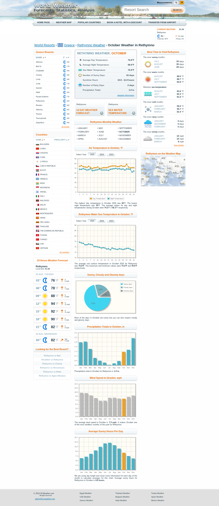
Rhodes (39, 105)
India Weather (121, 500)
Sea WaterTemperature (117, 111)
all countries (64, 252)
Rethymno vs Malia (52, 372)
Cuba (42, 157)
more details (179, 145)
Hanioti (39, 88)
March (82, 135)
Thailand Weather (122, 493)
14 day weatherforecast (86, 111)
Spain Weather (157, 497)
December (125, 139)
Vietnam (44, 248)
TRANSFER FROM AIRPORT (162, 22)
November (125, 135)
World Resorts (44, 45)
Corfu (38, 79)
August (103, 139)
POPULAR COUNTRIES (89, 22)
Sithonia (39, 110)
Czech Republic (48, 166)
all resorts (65, 127)
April (81, 139)
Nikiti (38, 92)
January (83, 128)
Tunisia (43, 235)
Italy (42, 196)
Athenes (39, 62)
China (43, 149)
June (101, 132)
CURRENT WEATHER (166, 29)
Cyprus (44, 162)
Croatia (44, 153)
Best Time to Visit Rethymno (163, 52)
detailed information (125, 95)
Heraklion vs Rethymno (52, 359)
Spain (42, 218)
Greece (69, 45)
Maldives (44, 201)
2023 (111, 154)
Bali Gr (38, 66)
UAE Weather (85, 497)
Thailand (44, 226)
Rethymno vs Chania (52, 363)
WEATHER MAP (64, 22)
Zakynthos (40, 123)
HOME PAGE (43, 22)
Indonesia (45, 188)
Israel (43, 192)
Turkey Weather (157, 493)
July (101, 135)
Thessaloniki (41, 118)
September (125, 128)
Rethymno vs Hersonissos (52, 367)
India (42, 183)
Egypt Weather (86, 493)
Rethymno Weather (91, 45)
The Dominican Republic (52, 231)
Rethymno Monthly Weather (106, 122)
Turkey (43, 239)
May (101, 128)
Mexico (43, 209)
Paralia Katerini (42, 97)
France (44, 175)
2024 (102, 154)
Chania (39, 75)
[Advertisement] (88, 34)
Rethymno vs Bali (52, 355)
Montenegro (46, 213)
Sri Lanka (44, 222)
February (83, 132)
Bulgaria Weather (122, 497)
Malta (43, 205)
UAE (42, 244)
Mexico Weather (157, 500)
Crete (38, 84)
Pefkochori (40, 101)
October (124, 132)
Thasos (39, 114)
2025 (92, 154)
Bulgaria (44, 144)
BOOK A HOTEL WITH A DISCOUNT (124, 22)
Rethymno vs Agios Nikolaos (52, 376)
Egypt (43, 170)
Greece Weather (86, 500)
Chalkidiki (40, 71)
